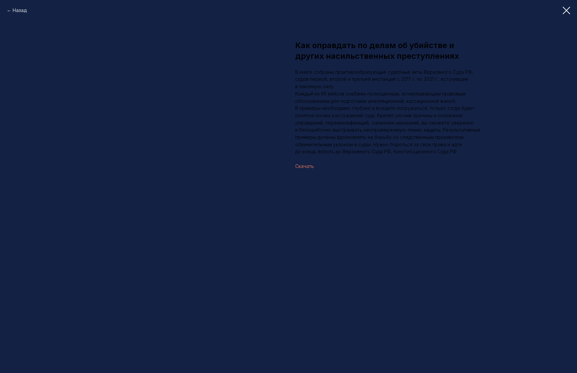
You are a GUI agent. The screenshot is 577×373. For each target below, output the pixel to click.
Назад (20, 10)
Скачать (304, 166)
